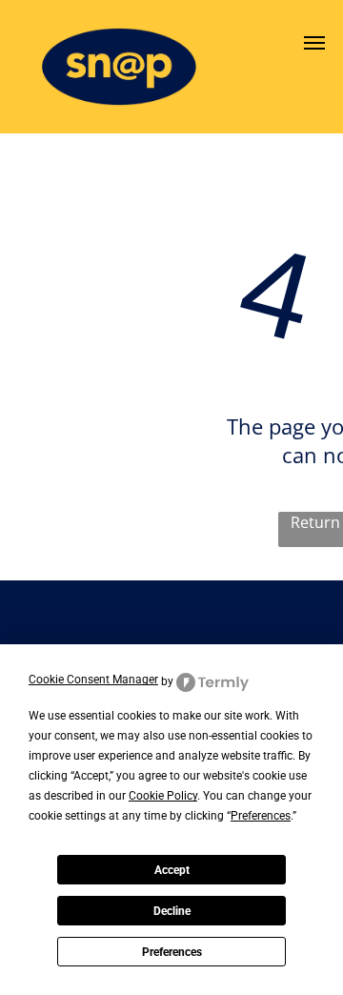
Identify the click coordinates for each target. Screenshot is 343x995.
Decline (172, 911)
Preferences (172, 952)
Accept (172, 870)
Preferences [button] (261, 815)
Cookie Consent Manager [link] (93, 679)
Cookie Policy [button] (163, 795)
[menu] (314, 43)
